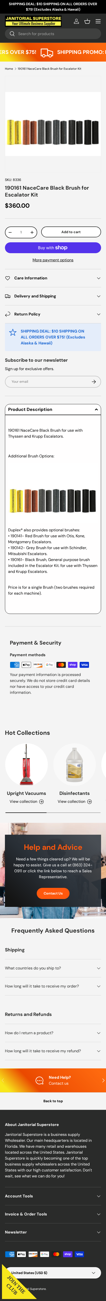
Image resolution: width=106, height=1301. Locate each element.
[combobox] (53, 33)
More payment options (53, 260)
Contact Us (53, 893)
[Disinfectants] (74, 764)
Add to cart (71, 232)
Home (9, 68)
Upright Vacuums (26, 793)
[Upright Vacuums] (26, 764)
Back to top (53, 1101)
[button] (87, 21)
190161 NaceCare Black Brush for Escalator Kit (49, 68)
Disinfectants (74, 793)
